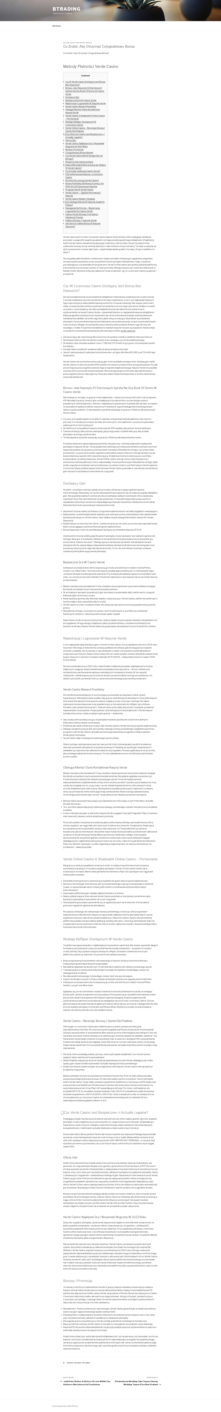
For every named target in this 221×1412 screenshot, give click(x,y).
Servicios (56, 26)
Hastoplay (86, 43)
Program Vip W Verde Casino (79, 189)
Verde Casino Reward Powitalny (80, 106)
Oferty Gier (70, 140)
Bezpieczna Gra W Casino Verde (80, 100)
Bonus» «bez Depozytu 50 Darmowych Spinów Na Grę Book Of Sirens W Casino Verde (84, 91)
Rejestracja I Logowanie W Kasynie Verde (85, 103)
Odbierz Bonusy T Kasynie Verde (81, 220)
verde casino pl (127, 331)
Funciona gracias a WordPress (65, 1406)
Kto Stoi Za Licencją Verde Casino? (82, 180)
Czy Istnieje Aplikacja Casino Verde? (82, 171)
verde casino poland (78, 1363)
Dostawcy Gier (72, 97)
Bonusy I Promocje (74, 149)
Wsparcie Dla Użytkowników (79, 162)
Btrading (67, 9)
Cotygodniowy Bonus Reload (79, 152)
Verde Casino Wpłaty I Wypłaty (80, 199)
